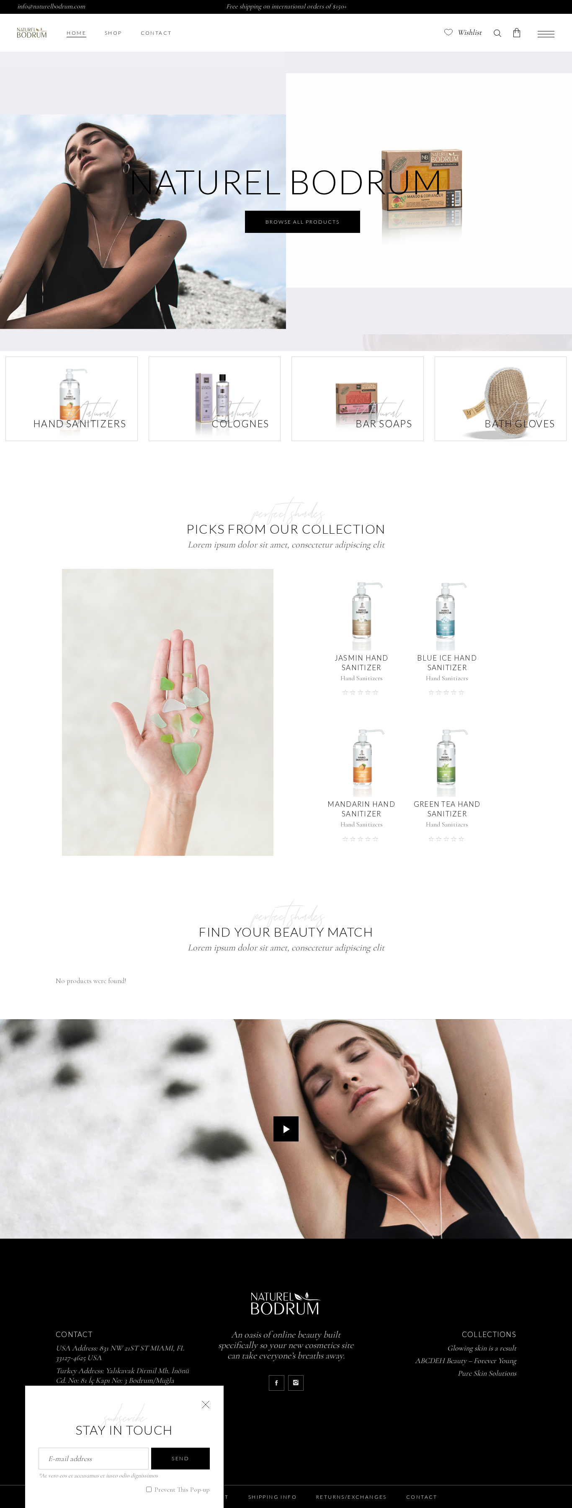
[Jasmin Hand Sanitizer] (361, 610)
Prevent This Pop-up (181, 1489)
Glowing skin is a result (481, 1348)
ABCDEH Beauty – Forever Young (465, 1360)
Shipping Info (272, 1497)
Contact (422, 1497)
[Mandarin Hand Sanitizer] (361, 756)
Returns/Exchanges (351, 1497)
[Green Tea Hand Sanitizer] (447, 756)
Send (180, 1458)
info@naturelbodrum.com (51, 6)
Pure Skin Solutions (487, 1373)
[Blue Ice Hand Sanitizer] (447, 610)
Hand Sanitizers (361, 678)
